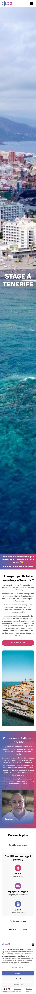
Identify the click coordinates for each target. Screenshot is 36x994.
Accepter (18, 973)
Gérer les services (17, 968)
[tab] (18, 845)
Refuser (18, 979)
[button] (33, 944)
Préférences (18, 984)
